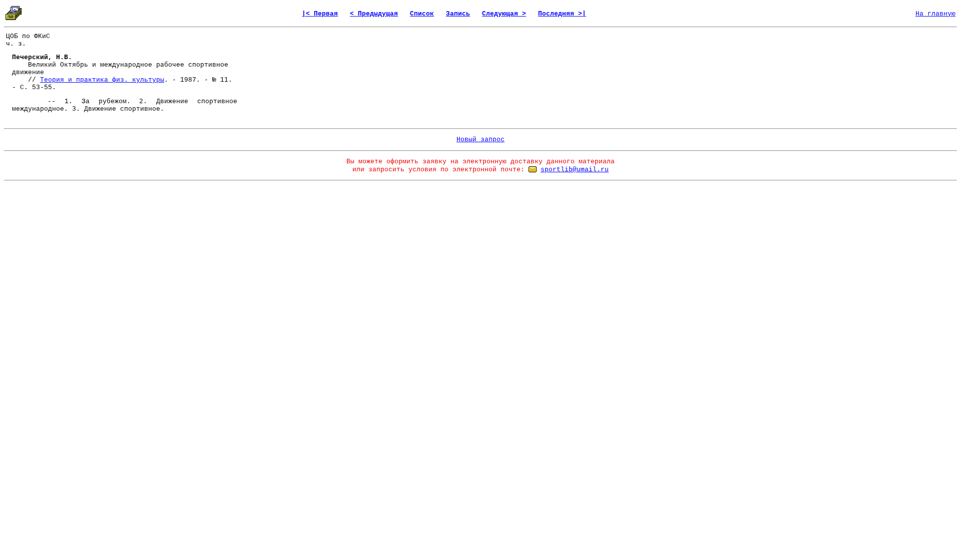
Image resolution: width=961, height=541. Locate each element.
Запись (458, 14)
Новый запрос (480, 139)
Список (422, 14)
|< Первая (320, 14)
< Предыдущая (374, 14)
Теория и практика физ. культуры (102, 80)
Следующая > (504, 14)
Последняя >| (562, 14)
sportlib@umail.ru (575, 169)
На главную (935, 14)
